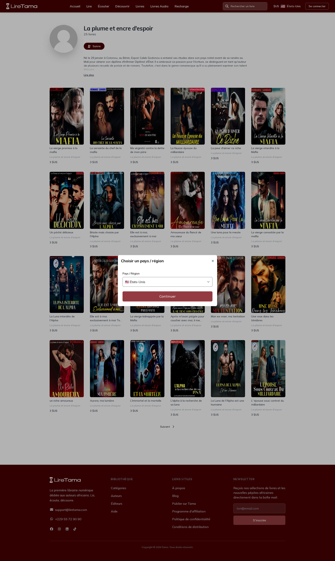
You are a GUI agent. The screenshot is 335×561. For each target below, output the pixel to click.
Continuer (167, 296)
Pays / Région (131, 273)
